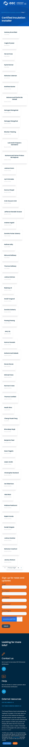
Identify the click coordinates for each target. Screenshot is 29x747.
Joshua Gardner (9, 538)
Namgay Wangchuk (11, 121)
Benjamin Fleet (9, 440)
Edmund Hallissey (10, 255)
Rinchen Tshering (10, 132)
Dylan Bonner (8, 65)
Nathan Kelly (8, 244)
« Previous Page (11, 568)
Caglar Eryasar (9, 43)
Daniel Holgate (9, 527)
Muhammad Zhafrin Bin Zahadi (14, 98)
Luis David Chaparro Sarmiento (14, 144)
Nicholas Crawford (10, 549)
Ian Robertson (9, 484)
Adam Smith (8, 462)
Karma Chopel (9, 190)
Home (2, 12)
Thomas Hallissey (10, 266)
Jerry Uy (7, 331)
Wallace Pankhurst (10, 505)
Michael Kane (8, 375)
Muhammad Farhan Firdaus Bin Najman (14, 156)
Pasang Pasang (9, 320)
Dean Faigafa (8, 451)
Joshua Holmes (9, 277)
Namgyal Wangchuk (11, 110)
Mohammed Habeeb (11, 353)
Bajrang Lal (8, 288)
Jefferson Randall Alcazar (13, 212)
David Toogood (9, 299)
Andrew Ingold (9, 223)
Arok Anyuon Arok (10, 201)
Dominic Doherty (10, 310)
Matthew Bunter (9, 87)
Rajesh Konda (8, 516)
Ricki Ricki (8, 494)
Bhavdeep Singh (9, 429)
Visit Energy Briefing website (10, 706)
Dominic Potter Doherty (12, 233)
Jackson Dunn (9, 168)
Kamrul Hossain (9, 342)
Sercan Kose (8, 54)
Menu (25, 4)
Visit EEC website (7, 702)
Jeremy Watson (9, 560)
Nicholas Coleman (10, 76)
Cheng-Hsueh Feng (10, 418)
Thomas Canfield (10, 397)
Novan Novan (8, 364)
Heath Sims (8, 407)
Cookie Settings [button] (6, 743)
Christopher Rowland (11, 473)
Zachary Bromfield (10, 32)
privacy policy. (16, 737)
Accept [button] (15, 743)
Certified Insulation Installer (13, 12)
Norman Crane (9, 386)
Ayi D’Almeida (9, 179)
